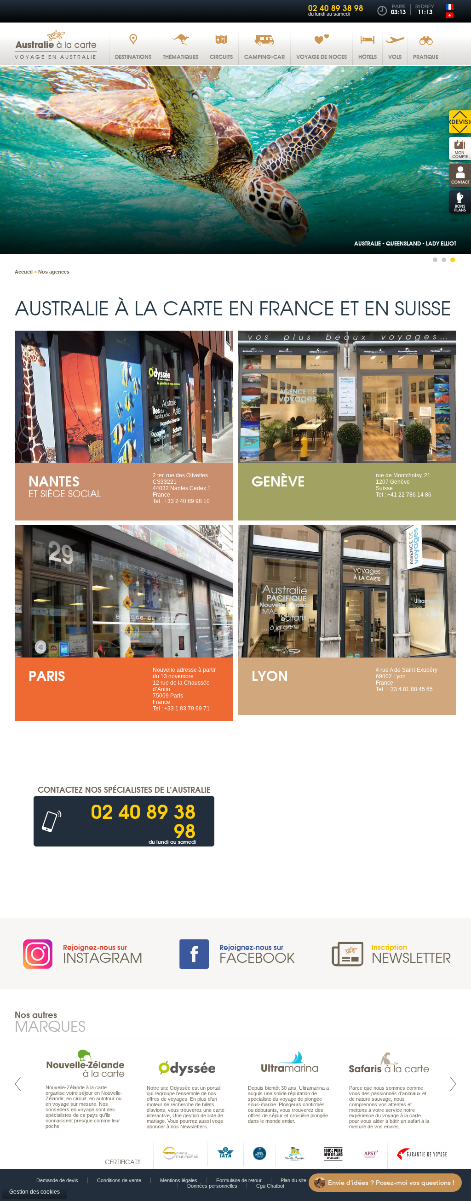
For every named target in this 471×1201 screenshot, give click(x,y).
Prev (18, 1084)
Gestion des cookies (34, 1192)
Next (453, 1084)
